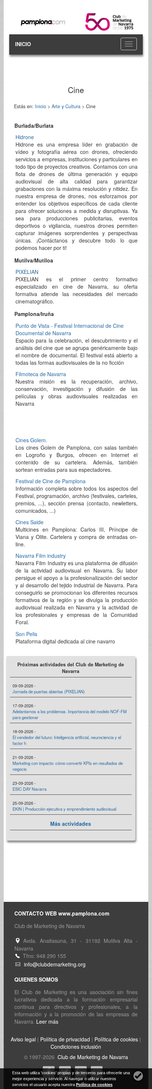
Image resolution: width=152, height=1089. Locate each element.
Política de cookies (116, 1039)
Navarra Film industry (40, 555)
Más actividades (70, 823)
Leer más (47, 1021)
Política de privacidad (65, 1039)
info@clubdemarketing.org (55, 964)
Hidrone (24, 137)
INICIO (23, 44)
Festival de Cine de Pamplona (50, 481)
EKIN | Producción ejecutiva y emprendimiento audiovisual (64, 809)
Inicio (40, 106)
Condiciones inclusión (76, 1046)
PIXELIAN (26, 271)
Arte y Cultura (66, 106)
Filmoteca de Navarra (40, 374)
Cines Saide (29, 522)
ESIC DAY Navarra (29, 789)
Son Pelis (26, 634)
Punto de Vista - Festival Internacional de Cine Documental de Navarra (69, 329)
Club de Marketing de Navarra (92, 1057)
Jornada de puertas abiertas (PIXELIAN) (49, 691)
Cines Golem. (31, 440)
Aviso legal (23, 1039)
